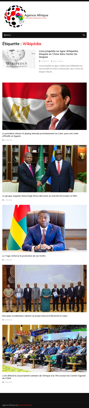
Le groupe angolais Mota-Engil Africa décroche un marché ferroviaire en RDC (39, 196)
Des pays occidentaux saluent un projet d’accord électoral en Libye (34, 315)
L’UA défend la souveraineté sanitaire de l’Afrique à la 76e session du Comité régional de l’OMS (44, 377)
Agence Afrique (58, 61)
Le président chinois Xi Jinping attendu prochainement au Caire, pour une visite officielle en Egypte (40, 134)
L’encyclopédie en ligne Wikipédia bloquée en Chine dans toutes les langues (58, 54)
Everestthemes (25, 405)
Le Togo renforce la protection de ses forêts (24, 255)
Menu (8, 35)
